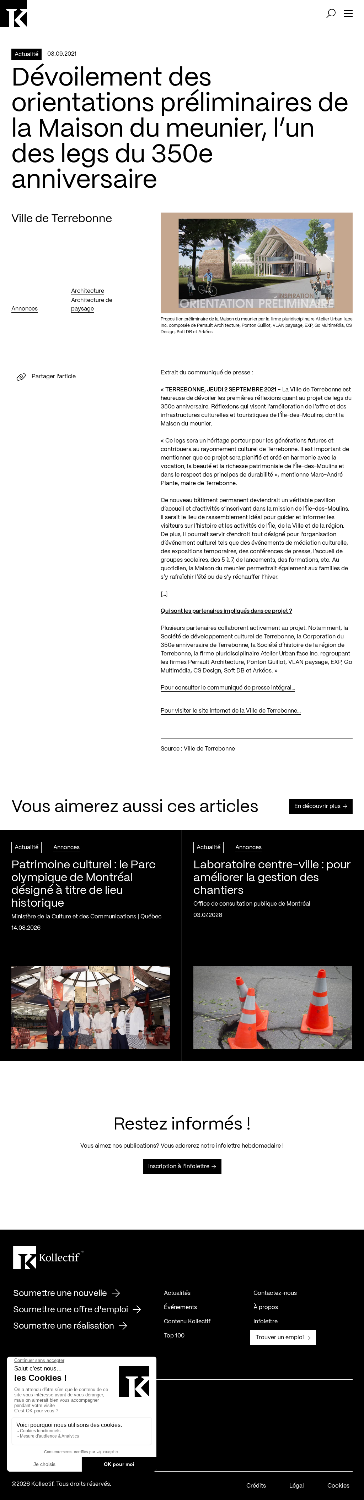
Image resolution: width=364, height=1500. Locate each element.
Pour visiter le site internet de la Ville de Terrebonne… (231, 711)
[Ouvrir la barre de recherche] (331, 13)
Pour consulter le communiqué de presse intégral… (228, 688)
